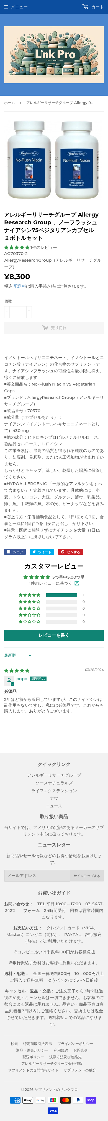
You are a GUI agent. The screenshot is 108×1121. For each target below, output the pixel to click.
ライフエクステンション (54, 790)
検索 (14, 1043)
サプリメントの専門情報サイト (33, 1070)
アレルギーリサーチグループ (54, 775)
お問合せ (80, 1050)
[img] (16, 670)
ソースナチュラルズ (54, 783)
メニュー (19, 6)
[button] (17, 247)
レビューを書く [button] (54, 635)
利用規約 (61, 1050)
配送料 (20, 286)
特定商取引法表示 (37, 1043)
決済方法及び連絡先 (65, 1057)
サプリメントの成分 (80, 1070)
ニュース (54, 805)
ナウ (54, 798)
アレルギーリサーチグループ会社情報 (52, 1063)
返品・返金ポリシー (32, 1050)
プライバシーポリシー (75, 1043)
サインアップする (87, 876)
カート (97, 6)
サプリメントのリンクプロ (56, 1089)
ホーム (9, 102)
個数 (8, 301)
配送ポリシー (33, 1057)
